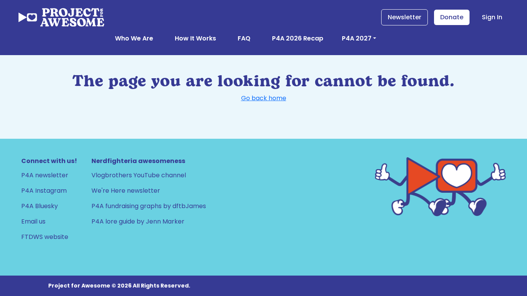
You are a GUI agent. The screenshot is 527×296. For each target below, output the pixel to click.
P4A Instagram (44, 190)
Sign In (492, 17)
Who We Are (134, 38)
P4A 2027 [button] (357, 38)
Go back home (263, 98)
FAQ (244, 38)
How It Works (195, 38)
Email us (33, 221)
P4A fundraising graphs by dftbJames (148, 206)
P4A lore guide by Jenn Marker (137, 221)
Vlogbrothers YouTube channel (138, 175)
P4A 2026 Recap (297, 38)
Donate (451, 17)
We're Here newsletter (125, 190)
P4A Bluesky (39, 206)
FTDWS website (44, 236)
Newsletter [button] (404, 17)
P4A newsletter (44, 175)
